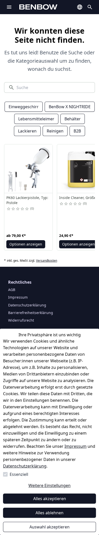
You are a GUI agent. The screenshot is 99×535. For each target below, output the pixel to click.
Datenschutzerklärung (24, 466)
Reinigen (55, 131)
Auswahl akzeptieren (49, 527)
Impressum (75, 446)
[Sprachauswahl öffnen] (80, 7)
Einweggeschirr (24, 106)
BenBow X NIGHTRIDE (70, 106)
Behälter (72, 119)
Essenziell (19, 474)
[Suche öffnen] (90, 7)
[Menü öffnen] (9, 7)
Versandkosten (46, 261)
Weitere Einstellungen (49, 485)
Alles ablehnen (49, 513)
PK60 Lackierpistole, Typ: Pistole (27, 200)
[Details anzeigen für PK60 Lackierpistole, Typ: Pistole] (28, 168)
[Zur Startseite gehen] (46, 7)
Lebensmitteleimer (36, 119)
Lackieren (27, 131)
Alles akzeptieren (49, 498)
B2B (77, 131)
